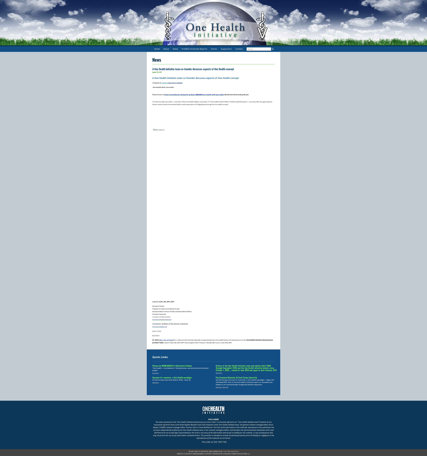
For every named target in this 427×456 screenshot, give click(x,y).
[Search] (272, 49)
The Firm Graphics (230, 451)
